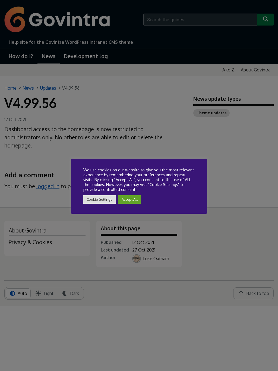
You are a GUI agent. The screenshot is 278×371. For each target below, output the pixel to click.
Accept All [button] (130, 199)
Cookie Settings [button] (99, 199)
